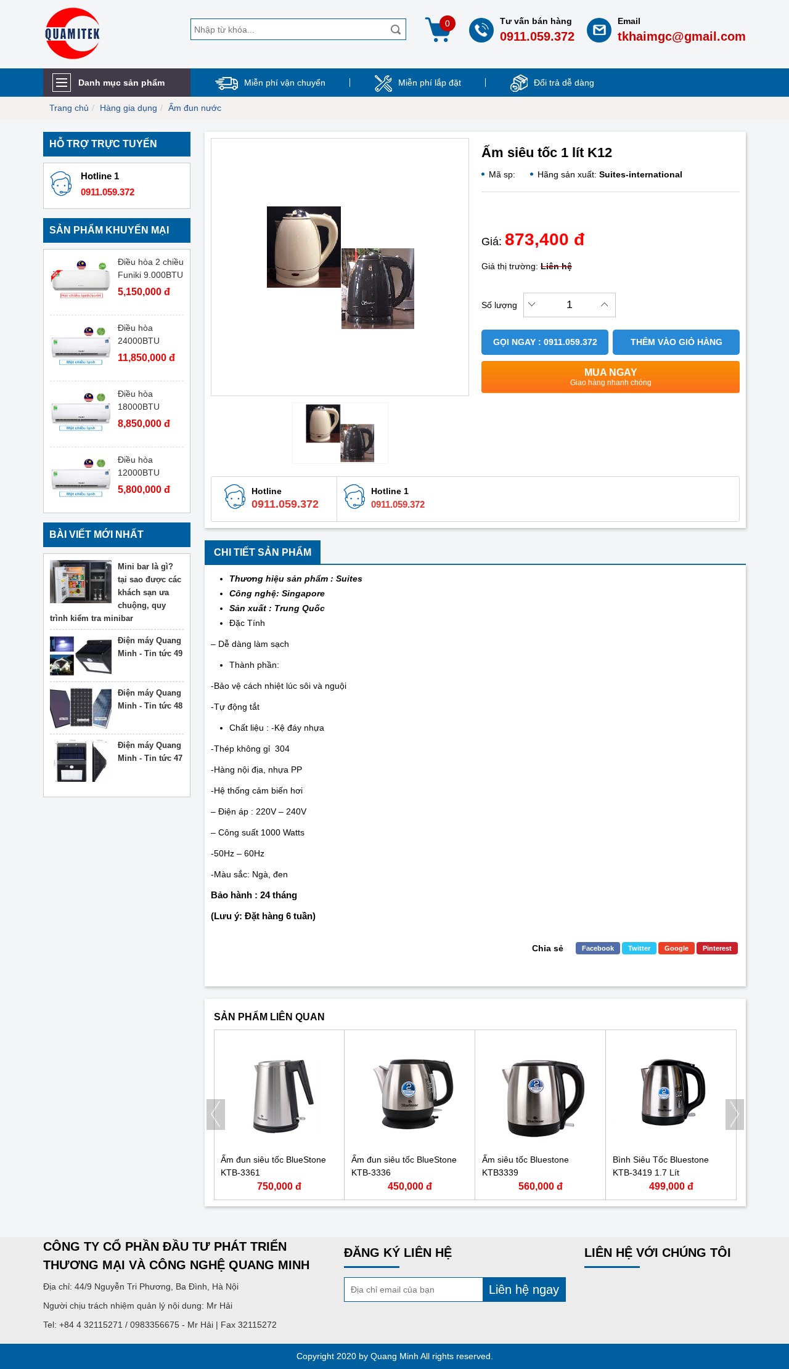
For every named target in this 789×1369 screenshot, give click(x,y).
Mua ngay (611, 377)
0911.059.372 (537, 36)
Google (676, 948)
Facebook (598, 948)
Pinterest (717, 948)
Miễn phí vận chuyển (284, 82)
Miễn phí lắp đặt (429, 82)
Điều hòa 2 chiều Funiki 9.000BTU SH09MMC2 (151, 275)
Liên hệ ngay (524, 1289)
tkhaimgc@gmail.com (682, 36)
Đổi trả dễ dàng (564, 82)
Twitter (639, 948)
